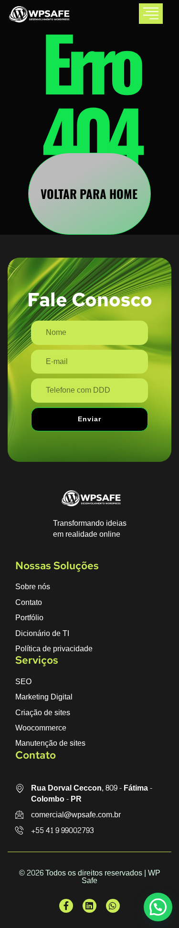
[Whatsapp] (113, 906)
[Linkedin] (89, 906)
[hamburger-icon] (151, 13)
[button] (158, 907)
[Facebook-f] (66, 906)
